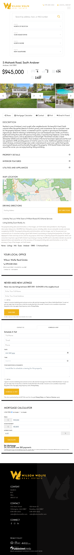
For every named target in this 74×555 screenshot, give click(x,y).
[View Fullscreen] (5, 187)
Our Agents (14, 269)
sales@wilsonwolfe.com (18, 514)
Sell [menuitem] (12, 495)
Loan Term (7, 412)
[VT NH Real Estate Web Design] (37, 548)
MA (15, 245)
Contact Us (7, 269)
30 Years (16, 412)
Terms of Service (51, 397)
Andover (26, 245)
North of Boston (21, 26)
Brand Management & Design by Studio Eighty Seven (26, 551)
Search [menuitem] (13, 490)
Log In (61, 5)
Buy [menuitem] (11, 492)
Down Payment (9, 423)
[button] (58, 16)
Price (5, 417)
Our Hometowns (20, 35)
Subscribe (11, 312)
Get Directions (64, 210)
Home (3, 245)
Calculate (12, 440)
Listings (9, 245)
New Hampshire (20, 52)
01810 (33, 245)
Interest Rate (8, 430)
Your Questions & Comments (13, 365)
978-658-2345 (49, 5)
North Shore (19, 43)
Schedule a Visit (53, 327)
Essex (20, 245)
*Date (5, 349)
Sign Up (68, 5)
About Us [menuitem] (14, 497)
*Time (5, 357)
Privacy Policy (35, 306)
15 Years (24, 412)
